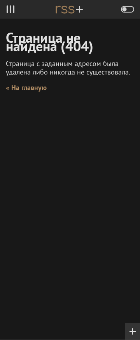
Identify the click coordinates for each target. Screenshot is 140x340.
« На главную (26, 87)
